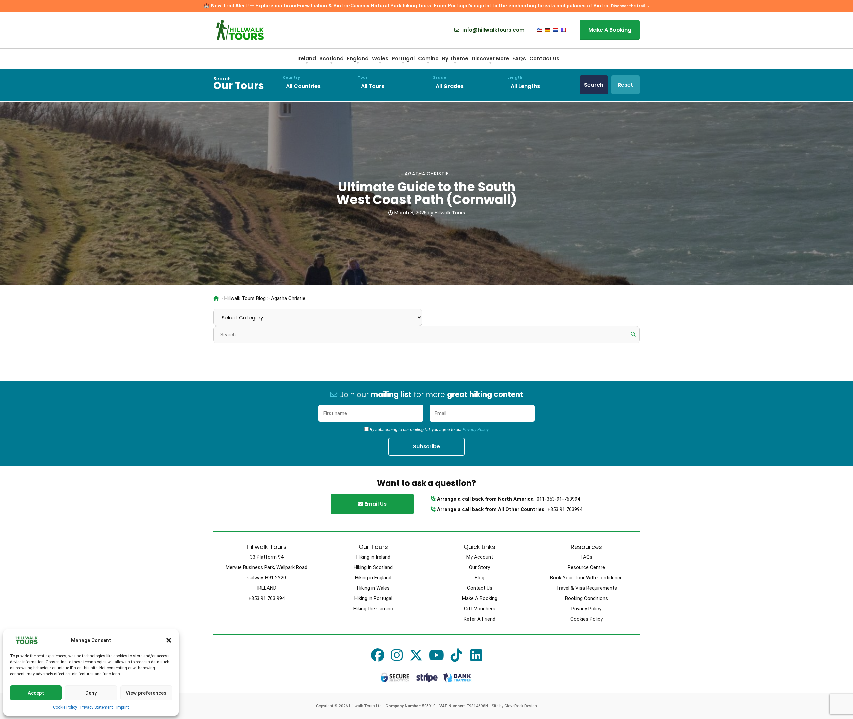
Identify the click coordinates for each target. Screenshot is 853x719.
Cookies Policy (586, 619)
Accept (36, 693)
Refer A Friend (479, 619)
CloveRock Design (520, 706)
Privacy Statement (96, 707)
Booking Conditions (586, 598)
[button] (168, 640)
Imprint (122, 707)
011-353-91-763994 (558, 499)
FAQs (586, 557)
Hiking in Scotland (373, 567)
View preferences (146, 693)
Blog (479, 578)
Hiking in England (373, 578)
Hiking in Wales (373, 588)
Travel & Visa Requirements (586, 588)
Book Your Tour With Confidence (586, 578)
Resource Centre (586, 567)
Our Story (479, 567)
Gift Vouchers (479, 609)
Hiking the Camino (373, 609)
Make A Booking (479, 598)
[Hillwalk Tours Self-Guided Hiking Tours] (216, 298)
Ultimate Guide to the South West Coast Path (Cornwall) (426, 193)
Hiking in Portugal (373, 598)
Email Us (375, 504)
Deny (91, 693)
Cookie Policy (65, 707)
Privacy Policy (476, 429)
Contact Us (479, 588)
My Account (479, 557)
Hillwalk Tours (450, 212)
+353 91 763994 (564, 509)
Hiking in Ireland (373, 557)
